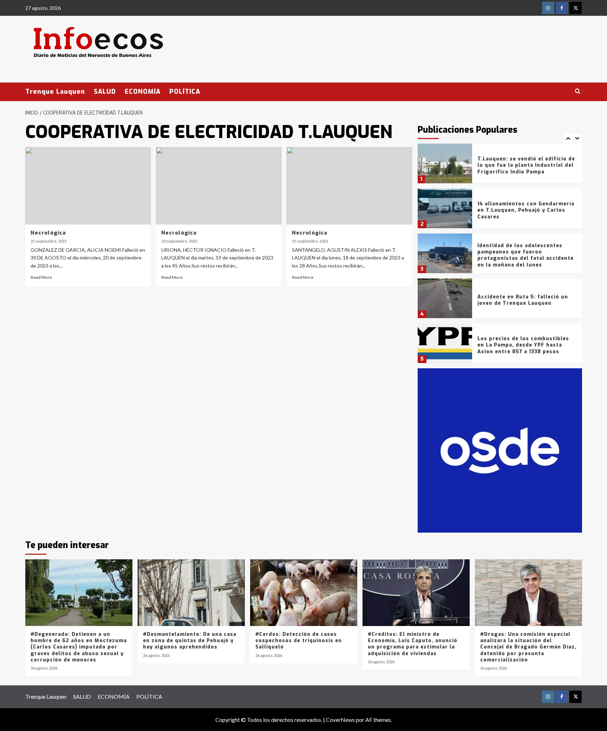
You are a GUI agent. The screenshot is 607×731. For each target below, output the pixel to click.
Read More (41, 277)
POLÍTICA (184, 91)
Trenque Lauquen (55, 91)
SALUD (105, 91)
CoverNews (340, 719)
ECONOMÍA (143, 91)
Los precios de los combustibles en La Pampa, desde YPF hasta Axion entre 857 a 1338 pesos (523, 345)
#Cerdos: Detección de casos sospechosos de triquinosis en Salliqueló (298, 640)
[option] (500, 166)
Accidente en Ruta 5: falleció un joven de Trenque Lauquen (522, 300)
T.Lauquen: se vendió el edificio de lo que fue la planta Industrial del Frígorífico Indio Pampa (526, 165)
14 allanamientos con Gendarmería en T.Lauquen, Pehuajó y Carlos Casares (525, 210)
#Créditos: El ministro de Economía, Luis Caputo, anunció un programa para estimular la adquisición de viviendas (412, 644)
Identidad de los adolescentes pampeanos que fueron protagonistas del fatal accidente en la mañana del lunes (525, 255)
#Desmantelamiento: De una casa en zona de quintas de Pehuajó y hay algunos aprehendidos (189, 640)
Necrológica (48, 232)
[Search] (577, 91)
